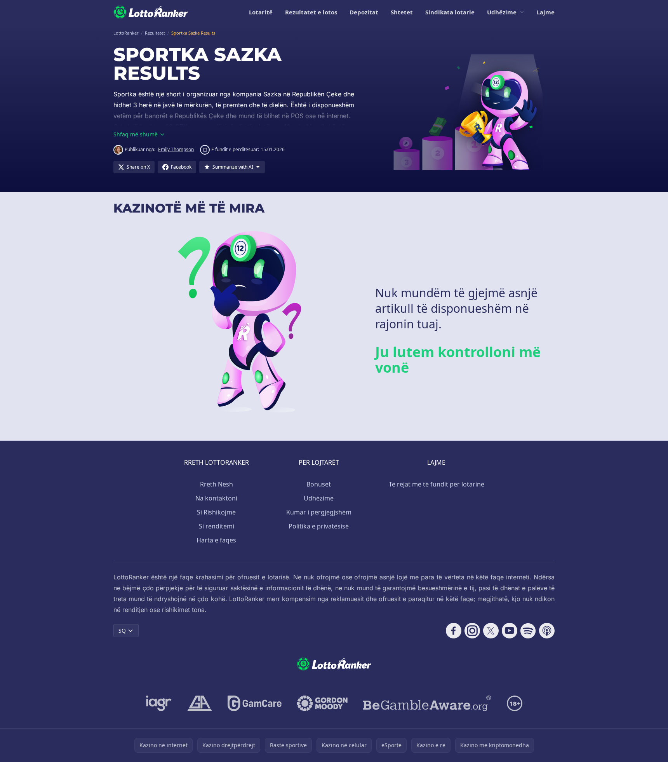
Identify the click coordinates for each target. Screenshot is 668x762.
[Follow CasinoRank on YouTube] (509, 630)
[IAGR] (159, 703)
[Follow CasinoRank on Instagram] (472, 630)
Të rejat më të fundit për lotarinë (436, 484)
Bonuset (318, 484)
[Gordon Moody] (322, 703)
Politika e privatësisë (319, 526)
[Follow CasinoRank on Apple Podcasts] (547, 630)
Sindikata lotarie (450, 12)
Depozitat (364, 12)
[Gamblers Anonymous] (199, 703)
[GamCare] (255, 703)
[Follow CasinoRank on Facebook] (453, 630)
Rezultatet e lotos (311, 12)
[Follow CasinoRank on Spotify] (528, 630)
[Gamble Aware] (427, 703)
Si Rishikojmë (216, 512)
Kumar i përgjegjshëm (318, 512)
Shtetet (402, 12)
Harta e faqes (216, 540)
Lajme (546, 12)
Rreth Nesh (216, 484)
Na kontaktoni (216, 498)
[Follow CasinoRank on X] (491, 630)
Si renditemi (216, 526)
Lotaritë (261, 12)
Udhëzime (502, 12)
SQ (122, 630)
